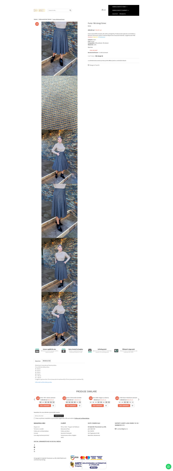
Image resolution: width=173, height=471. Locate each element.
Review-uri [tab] (46, 361)
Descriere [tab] (37, 361)
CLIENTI (63, 423)
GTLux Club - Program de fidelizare (70, 427)
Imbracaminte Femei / (45, 19)
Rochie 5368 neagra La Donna (100, 397)
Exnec (89, 26)
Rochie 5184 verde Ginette (73, 397)
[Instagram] (34, 451)
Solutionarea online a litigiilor (68, 435)
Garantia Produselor (66, 433)
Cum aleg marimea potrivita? (41, 435)
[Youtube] (34, 447)
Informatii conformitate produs (43, 382)
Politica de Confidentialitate (82, 418)
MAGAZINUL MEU (39, 423)
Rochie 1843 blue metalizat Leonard (126, 397)
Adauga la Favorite (94, 65)
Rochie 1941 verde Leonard (47, 397)
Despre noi (37, 427)
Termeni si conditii (39, 429)
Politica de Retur (65, 431)
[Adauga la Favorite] (53, 405)
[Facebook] (34, 445)
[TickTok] (34, 449)
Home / (36, 19)
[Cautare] (70, 10)
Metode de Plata (65, 429)
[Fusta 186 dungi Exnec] (59, 49)
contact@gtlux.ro (122, 429)
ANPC (62, 437)
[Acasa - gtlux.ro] (39, 10)
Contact (36, 433)
